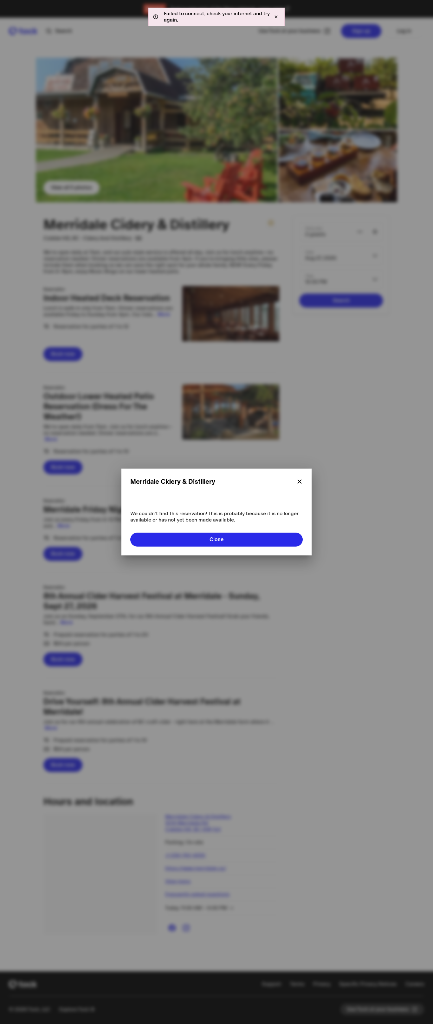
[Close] (300, 482)
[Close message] (276, 16)
